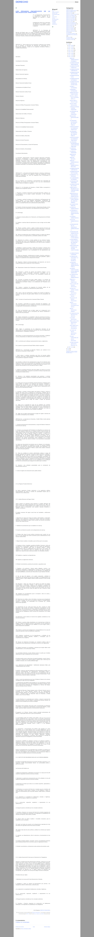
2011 (68, 348)
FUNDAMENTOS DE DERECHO (71, 34)
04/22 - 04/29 (70, 53)
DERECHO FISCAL (69, 21)
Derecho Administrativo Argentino (73, 310)
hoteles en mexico (60, 935)
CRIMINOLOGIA (69, 9)
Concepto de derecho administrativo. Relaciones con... (74, 344)
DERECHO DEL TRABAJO (71, 16)
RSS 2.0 (28, 913)
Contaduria (54, 22)
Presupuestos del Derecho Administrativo (73, 299)
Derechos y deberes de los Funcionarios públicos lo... (74, 97)
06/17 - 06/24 (70, 48)
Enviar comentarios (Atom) (26, 928)
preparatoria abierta (46, 935)
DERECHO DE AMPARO (70, 15)
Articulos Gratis (54, 13)
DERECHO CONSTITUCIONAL (71, 14)
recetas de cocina (75, 935)
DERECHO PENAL (69, 26)
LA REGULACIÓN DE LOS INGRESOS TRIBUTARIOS (74, 139)
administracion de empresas (55, 934)
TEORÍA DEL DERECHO (70, 38)
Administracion (54, 24)
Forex (53, 15)
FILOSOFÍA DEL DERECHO (71, 33)
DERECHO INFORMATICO (71, 22)
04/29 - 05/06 (70, 51)
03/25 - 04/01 (70, 56)
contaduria (75, 351)
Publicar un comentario (22, 922)
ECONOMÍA (68, 32)
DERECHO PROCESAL (70, 27)
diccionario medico (69, 352)
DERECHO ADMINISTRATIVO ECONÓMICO (74, 60)
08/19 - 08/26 (70, 45)
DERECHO (22, 1)
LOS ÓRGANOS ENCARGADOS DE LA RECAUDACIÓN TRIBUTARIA (33, 11)
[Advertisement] (24, 23)
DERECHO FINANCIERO (45, 910)
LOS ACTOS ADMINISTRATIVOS (74, 221)
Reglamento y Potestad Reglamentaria (73, 281)
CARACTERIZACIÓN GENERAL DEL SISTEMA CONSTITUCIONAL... (74, 248)
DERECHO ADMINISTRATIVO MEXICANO (74, 165)
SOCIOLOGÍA (68, 37)
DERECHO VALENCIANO (70, 31)
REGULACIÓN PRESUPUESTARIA (74, 118)
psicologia (65, 934)
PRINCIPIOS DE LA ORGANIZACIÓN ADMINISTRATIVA (74, 195)
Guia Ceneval (54, 16)
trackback (42, 913)
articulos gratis (75, 934)
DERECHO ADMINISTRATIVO (71, 10)
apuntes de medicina (66, 935)
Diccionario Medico (55, 19)
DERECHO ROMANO (70, 28)
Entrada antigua (47, 926)
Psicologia (54, 21)
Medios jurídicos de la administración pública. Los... (74, 322)
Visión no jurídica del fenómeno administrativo (74, 285)
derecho (72, 351)
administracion (68, 351)
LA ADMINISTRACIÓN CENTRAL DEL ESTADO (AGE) (74, 83)
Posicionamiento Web (55, 14)
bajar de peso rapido (53, 935)
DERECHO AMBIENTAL (70, 11)
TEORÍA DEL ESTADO (70, 39)
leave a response (37, 913)
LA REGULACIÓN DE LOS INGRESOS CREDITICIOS (74, 128)
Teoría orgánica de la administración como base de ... (74, 327)
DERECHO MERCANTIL (70, 25)
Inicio (34, 926)
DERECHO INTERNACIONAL (71, 23)
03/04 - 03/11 (70, 347)
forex (53, 10)
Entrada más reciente (20, 926)
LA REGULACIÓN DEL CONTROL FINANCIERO (74, 108)
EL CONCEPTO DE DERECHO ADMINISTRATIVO (74, 276)
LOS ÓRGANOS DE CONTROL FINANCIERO (74, 113)
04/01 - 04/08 (70, 55)
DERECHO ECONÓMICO (70, 17)
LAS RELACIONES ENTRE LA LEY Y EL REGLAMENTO (74, 236)
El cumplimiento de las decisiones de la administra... (74, 315)
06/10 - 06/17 (70, 50)
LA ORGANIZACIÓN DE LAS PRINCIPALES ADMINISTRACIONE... (74, 227)
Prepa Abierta (54, 20)
